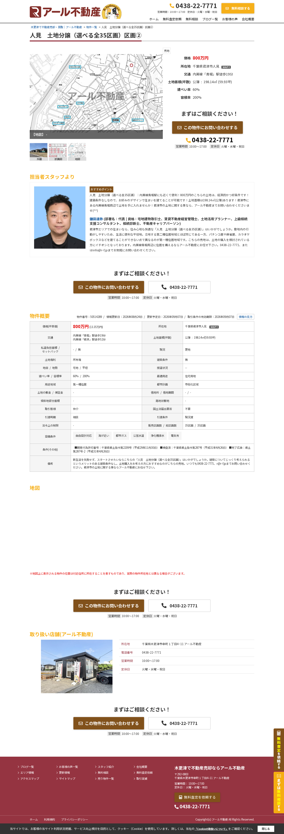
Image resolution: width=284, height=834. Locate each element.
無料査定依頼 (172, 19)
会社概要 (248, 19)
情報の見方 (245, 317)
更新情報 (64, 772)
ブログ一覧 (210, 19)
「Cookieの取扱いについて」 (211, 828)
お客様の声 (230, 19)
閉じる (266, 829)
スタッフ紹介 (106, 767)
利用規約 (49, 819)
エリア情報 (27, 772)
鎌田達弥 (97, 218)
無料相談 (192, 19)
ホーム (154, 19)
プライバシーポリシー (74, 819)
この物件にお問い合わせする (211, 127)
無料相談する (240, 8)
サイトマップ (67, 779)
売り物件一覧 (106, 779)
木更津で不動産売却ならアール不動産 (209, 768)
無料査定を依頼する (199, 797)
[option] (96, 93)
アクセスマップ (29, 779)
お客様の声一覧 (68, 767)
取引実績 (141, 779)
